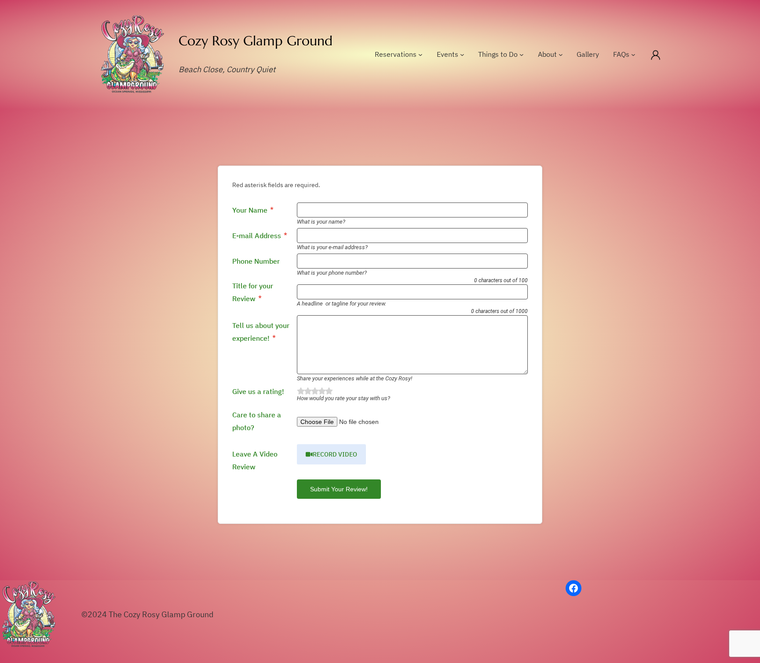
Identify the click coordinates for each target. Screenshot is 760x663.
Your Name (249, 210)
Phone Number (256, 261)
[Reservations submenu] (420, 54)
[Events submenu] (462, 54)
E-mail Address (256, 235)
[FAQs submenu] (633, 54)
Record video (335, 454)
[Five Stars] (328, 391)
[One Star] (300, 391)
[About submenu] (561, 54)
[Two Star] (307, 391)
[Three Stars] (314, 391)
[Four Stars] (321, 391)
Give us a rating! (258, 391)
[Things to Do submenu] (521, 54)
